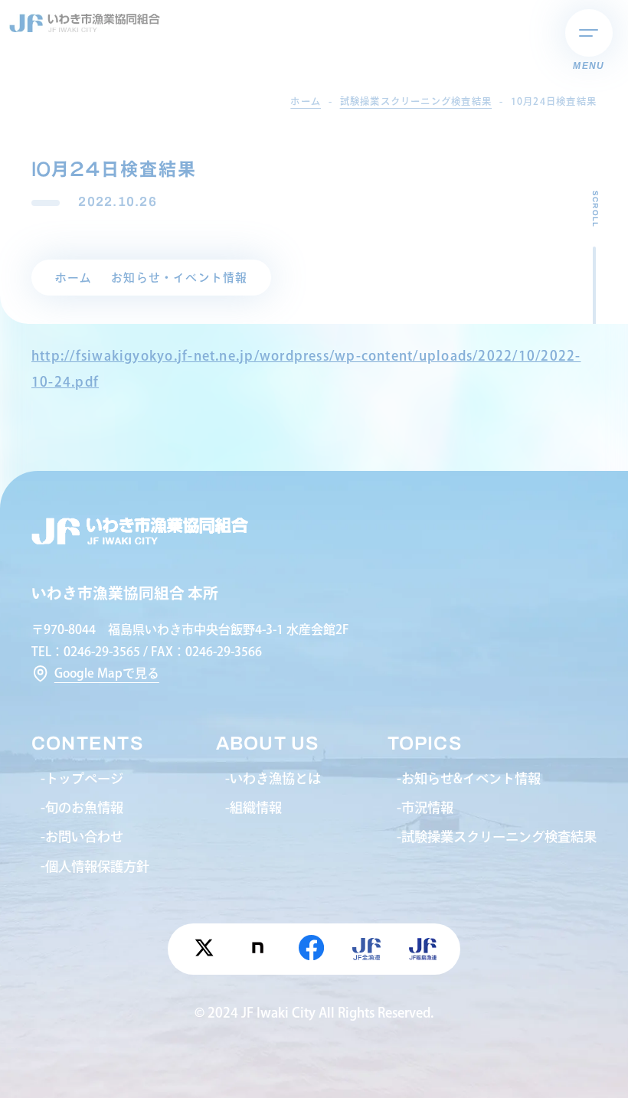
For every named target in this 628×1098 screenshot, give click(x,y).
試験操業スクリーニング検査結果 (499, 836)
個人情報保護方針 (97, 866)
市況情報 (427, 807)
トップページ (84, 778)
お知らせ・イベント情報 (179, 277)
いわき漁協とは (275, 778)
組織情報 (256, 807)
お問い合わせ (84, 836)
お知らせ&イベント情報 (471, 778)
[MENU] (589, 33)
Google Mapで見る (106, 673)
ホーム (74, 277)
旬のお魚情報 (84, 807)
